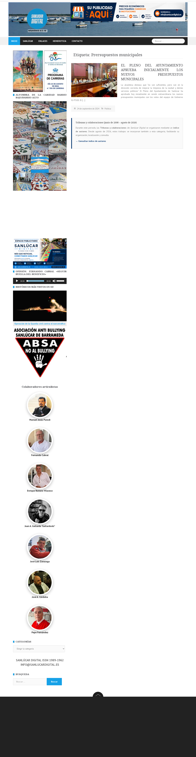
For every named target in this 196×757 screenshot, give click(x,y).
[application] (40, 281)
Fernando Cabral (40, 455)
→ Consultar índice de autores (91, 141)
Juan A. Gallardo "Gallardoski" (40, 526)
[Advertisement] (40, 215)
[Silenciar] (54, 280)
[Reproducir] (17, 280)
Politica (108, 108)
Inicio (14, 41)
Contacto (77, 41)
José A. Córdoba (40, 597)
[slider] (61, 280)
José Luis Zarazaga (40, 561)
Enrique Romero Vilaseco (40, 490)
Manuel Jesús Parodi (39, 419)
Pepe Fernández (40, 632)
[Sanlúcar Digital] (37, 19)
